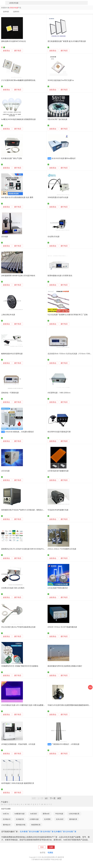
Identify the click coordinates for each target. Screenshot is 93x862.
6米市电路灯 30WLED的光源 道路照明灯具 (17, 783)
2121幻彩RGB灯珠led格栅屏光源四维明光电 (18, 80)
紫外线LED (6, 825)
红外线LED (6, 819)
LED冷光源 (5, 471)
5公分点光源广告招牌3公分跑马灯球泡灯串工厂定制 (68, 314)
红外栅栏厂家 (59, 831)
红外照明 (47, 819)
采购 (90, 687)
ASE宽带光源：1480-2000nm (59, 392)
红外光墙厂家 (70, 831)
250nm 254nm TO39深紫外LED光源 (62, 549)
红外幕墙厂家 (25, 831)
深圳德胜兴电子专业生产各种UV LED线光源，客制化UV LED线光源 (27, 510)
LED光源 (4, 236)
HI (17, 804)
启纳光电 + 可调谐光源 (10, 392)
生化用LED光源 (53, 236)
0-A (2, 804)
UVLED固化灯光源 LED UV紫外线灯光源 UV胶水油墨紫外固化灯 (25, 705)
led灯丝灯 (33, 814)
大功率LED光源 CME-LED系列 (12, 588)
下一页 (52, 798)
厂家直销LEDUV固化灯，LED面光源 (65, 744)
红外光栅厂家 (36, 831)
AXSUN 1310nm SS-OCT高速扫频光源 (62, 627)
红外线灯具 (20, 819)
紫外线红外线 (20, 825)
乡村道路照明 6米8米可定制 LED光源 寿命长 (18, 275)
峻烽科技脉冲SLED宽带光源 (12, 353)
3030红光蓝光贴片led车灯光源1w (61, 80)
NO (28, 804)
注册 (51, 847)
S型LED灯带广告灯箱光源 (57, 119)
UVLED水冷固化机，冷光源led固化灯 (19, 431)
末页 (59, 798)
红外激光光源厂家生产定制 (11, 158)
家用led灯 (46, 814)
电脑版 (50, 852)
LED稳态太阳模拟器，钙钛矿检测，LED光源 (18, 744)
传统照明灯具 (35, 825)
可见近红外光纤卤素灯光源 (58, 510)
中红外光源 (59, 814)
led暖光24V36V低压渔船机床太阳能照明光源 (18, 119)
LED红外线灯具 (74, 814)
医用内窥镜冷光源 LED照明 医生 (60, 275)
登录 (42, 847)
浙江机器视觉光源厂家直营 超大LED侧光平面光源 (67, 41)
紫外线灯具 (73, 819)
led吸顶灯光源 (19, 814)
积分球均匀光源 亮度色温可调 (59, 431)
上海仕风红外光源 (8, 314)
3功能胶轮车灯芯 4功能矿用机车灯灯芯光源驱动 (19, 666)
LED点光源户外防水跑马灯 (58, 588)
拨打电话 (17, 51)
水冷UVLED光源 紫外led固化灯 (64, 158)
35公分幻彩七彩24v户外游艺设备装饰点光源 (18, 627)
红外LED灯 (59, 819)
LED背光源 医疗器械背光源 (58, 471)
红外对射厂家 (48, 831)
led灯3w (6, 814)
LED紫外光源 (34, 819)
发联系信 (6, 50)
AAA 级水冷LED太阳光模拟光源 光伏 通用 (17, 197)
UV (42, 804)
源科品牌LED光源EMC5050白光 (13, 41)
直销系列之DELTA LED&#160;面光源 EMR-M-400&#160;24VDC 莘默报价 (29, 549)
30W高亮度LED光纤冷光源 (58, 197)
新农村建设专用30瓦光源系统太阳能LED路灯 (65, 666)
